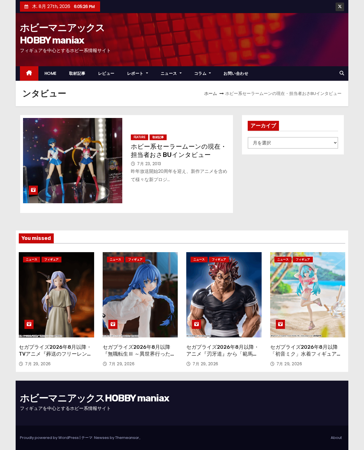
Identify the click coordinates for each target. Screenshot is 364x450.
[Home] (29, 73)
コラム (201, 73)
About (336, 437)
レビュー (106, 73)
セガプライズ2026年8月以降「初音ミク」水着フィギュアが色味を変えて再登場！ (306, 354)
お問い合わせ (236, 73)
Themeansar (127, 437)
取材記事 (77, 73)
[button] (342, 73)
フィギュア (51, 259)
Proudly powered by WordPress (50, 437)
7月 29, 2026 (38, 364)
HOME (51, 73)
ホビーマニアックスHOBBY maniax (94, 398)
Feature (139, 137)
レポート (136, 73)
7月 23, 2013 (149, 164)
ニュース (170, 73)
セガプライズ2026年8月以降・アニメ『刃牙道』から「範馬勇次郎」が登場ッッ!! (222, 354)
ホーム (210, 93)
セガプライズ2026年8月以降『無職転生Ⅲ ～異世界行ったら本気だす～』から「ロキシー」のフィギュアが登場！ (139, 357)
